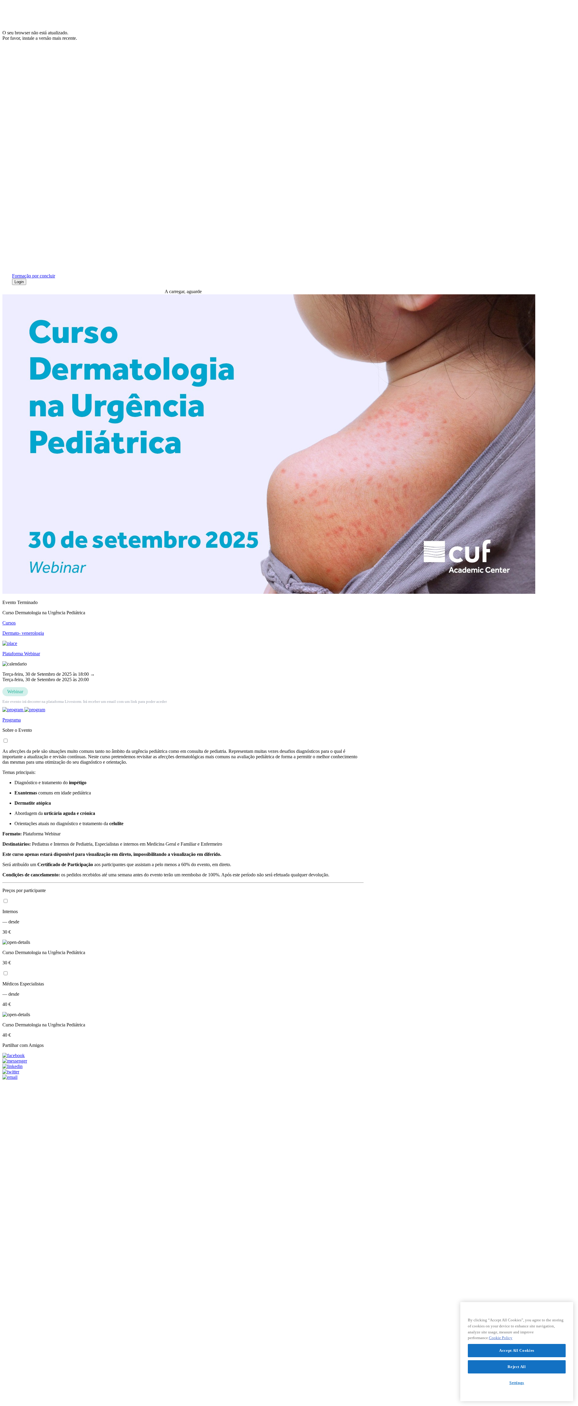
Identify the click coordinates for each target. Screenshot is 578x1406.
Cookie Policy (500, 1338)
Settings (516, 1382)
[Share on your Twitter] (183, 1072)
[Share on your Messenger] (183, 1061)
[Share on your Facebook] (183, 1055)
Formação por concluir (33, 275)
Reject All (517, 1366)
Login (19, 282)
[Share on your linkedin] (183, 1066)
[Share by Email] (183, 1077)
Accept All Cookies (516, 1350)
